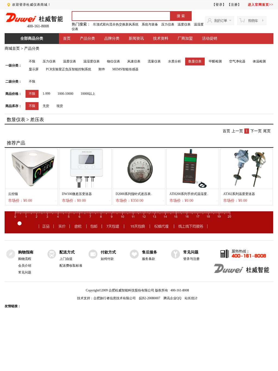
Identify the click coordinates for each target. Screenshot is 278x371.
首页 (67, 38)
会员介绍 (24, 266)
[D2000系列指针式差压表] (139, 186)
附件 (102, 69)
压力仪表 (167, 24)
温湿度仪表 (91, 61)
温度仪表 (184, 24)
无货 (46, 106)
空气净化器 (237, 61)
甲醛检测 (215, 61)
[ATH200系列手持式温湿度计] (192, 186)
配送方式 (67, 252)
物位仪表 (113, 61)
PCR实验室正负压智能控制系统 (68, 69)
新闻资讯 (136, 38)
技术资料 (160, 38)
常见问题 (24, 272)
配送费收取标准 (70, 266)
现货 (59, 106)
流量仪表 (154, 61)
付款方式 (108, 252)
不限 (32, 61)
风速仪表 (133, 61)
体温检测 (259, 61)
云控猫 (13, 194)
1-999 (46, 94)
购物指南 (25, 252)
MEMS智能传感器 (125, 69)
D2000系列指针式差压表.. (134, 194)
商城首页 (12, 48)
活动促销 (209, 38)
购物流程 (24, 259)
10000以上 (88, 94)
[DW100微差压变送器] (85, 186)
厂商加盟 (185, 38)
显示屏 (34, 69)
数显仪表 (194, 61)
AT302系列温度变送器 (239, 194)
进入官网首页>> (260, 5)
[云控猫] (31, 186)
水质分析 (174, 61)
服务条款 (148, 259)
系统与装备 (150, 24)
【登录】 (219, 5)
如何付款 (107, 259)
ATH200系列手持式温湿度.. (188, 194)
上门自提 (65, 259)
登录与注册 (191, 259)
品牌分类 (111, 38)
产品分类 (87, 38)
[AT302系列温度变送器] (246, 186)
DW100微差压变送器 (77, 194)
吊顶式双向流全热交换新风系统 (115, 24)
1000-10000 (65, 94)
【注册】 (234, 5)
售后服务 (149, 252)
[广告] (139, 232)
